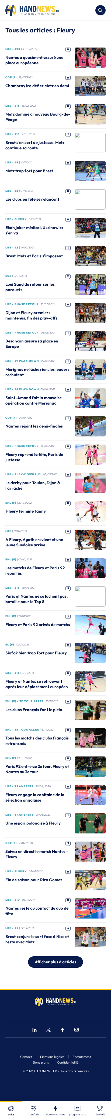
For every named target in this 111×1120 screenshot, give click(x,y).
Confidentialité (67, 1062)
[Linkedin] (34, 1030)
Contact (26, 1056)
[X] (48, 1030)
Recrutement (81, 1056)
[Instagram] (76, 1030)
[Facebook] (62, 1030)
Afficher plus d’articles (55, 961)
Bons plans (41, 1062)
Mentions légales (52, 1056)
